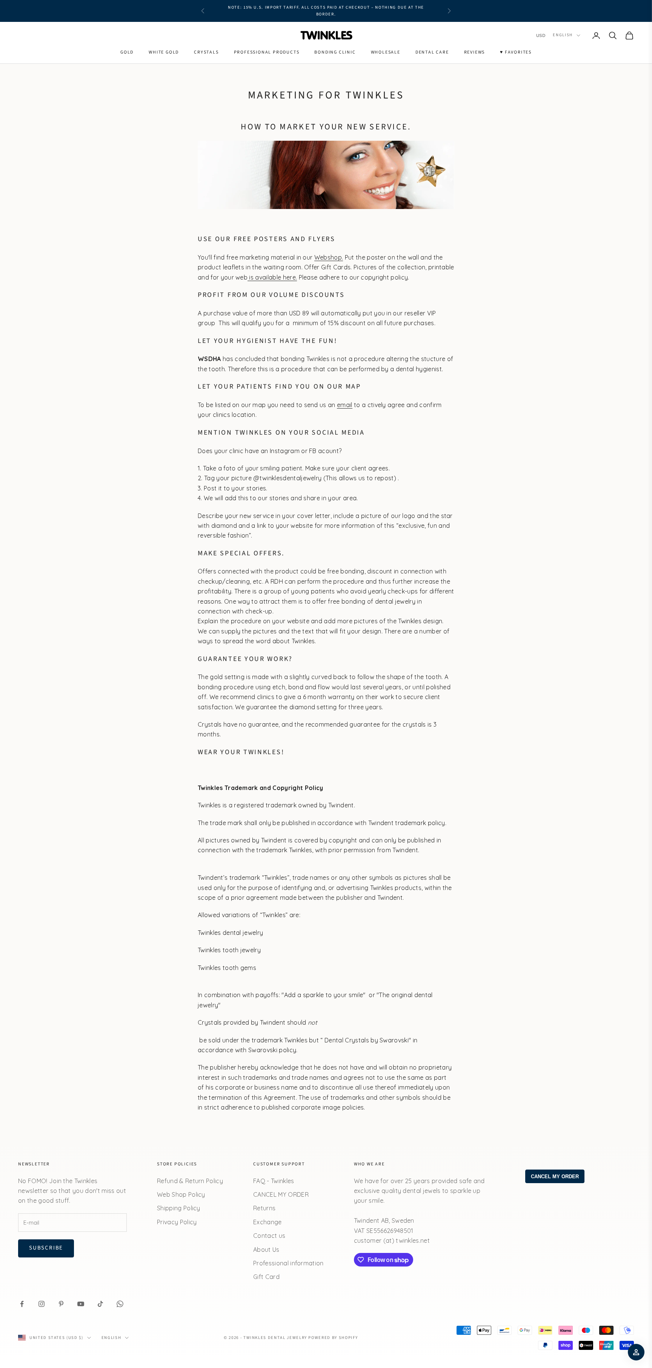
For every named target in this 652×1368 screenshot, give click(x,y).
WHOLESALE (385, 52)
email (344, 405)
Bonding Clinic (334, 52)
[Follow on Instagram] (41, 1304)
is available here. (272, 277)
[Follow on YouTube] (81, 1304)
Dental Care (432, 52)
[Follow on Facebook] (22, 1304)
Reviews (474, 52)
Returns (264, 1208)
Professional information (288, 1263)
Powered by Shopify (333, 1337)
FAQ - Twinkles (273, 1181)
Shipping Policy (178, 1208)
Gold (127, 52)
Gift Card (266, 1276)
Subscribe (46, 1248)
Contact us (269, 1235)
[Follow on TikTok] (100, 1304)
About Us (266, 1249)
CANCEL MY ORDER (281, 1194)
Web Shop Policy (181, 1194)
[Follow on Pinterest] (61, 1304)
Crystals (206, 52)
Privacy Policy (177, 1222)
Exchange (267, 1222)
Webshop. (328, 257)
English (563, 35)
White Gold (164, 52)
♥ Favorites (516, 52)
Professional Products (267, 52)
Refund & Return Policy (190, 1181)
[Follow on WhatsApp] (120, 1304)
